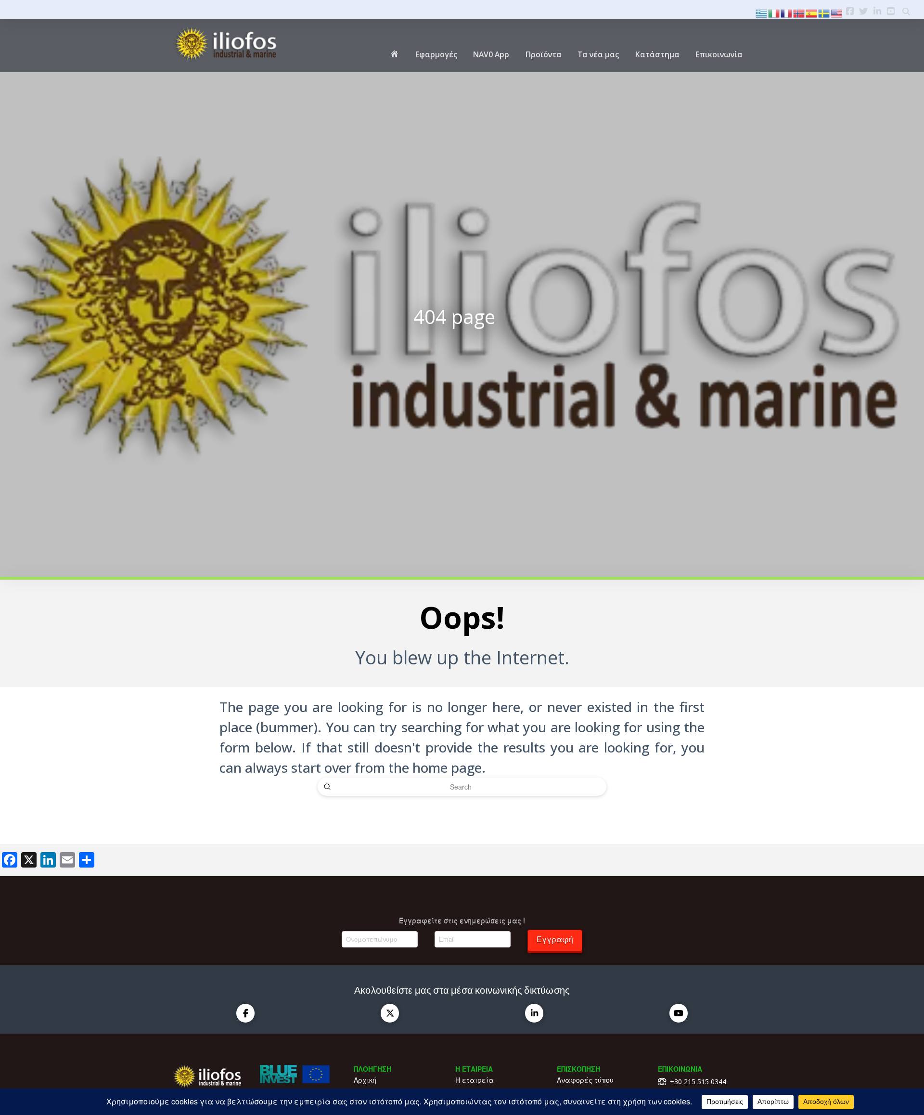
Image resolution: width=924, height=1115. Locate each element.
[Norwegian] (799, 12)
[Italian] (774, 12)
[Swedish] (824, 12)
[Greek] (762, 12)
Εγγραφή (555, 939)
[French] (787, 12)
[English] (837, 12)
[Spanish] (812, 12)
